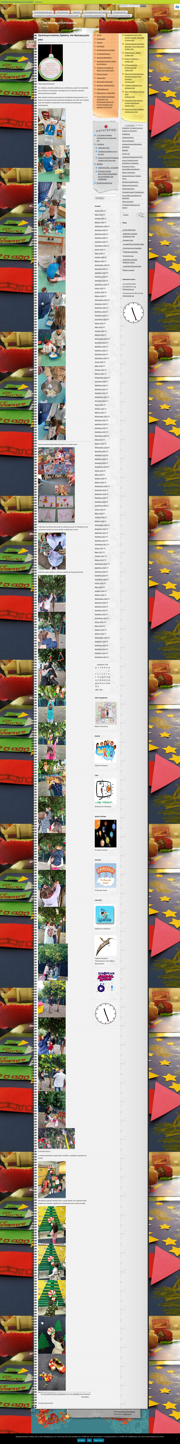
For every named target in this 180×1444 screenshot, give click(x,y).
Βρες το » (143, 6)
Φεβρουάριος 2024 (101, 300)
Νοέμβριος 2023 (100, 312)
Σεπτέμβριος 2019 (101, 467)
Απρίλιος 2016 (99, 591)
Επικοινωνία (62, 12)
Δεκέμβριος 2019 (100, 455)
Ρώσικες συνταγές (128, 270)
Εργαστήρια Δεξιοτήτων (94, 16)
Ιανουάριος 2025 (100, 269)
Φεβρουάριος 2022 (101, 378)
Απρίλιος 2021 (99, 409)
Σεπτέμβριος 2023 (101, 319)
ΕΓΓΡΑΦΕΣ (100, 46)
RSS (68, 1416)
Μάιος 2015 (99, 626)
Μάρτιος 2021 (99, 412)
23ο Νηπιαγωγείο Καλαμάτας (60, 22)
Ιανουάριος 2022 (100, 381)
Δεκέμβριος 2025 (100, 234)
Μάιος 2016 (99, 587)
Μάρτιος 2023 (99, 335)
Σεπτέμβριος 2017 (101, 544)
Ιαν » (101, 689)
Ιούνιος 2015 (99, 622)
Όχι (89, 1440)
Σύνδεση (125, 214)
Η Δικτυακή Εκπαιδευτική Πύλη (132, 157)
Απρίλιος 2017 (99, 556)
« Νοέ (97, 689)
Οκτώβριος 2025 (100, 242)
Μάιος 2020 (99, 440)
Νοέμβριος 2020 (100, 428)
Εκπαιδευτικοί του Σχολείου (97, 12)
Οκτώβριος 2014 (100, 653)
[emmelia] (106, 887)
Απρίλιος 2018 (99, 517)
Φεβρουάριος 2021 (101, 416)
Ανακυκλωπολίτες (128, 137)
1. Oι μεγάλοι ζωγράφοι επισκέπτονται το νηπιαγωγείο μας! (106, 138)
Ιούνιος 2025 (99, 249)
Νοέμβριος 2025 (100, 238)
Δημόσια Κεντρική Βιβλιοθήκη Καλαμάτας (132, 145)
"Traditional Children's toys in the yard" (107, 153)
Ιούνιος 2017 (99, 548)
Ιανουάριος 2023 (100, 343)
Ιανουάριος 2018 (100, 529)
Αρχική (99, 35)
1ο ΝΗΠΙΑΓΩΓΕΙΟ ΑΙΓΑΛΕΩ (132, 266)
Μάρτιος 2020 (99, 444)
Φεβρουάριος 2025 (101, 265)
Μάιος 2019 (99, 475)
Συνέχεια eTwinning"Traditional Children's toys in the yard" (108, 159)
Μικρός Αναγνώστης (128, 172)
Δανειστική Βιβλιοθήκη (104, 58)
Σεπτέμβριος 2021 (101, 397)
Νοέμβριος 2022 (100, 350)
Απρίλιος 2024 (99, 292)
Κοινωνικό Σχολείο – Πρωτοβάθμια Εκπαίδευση (131, 168)
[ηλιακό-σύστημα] (106, 847)
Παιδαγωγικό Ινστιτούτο (130, 185)
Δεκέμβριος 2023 (100, 308)
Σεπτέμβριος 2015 (101, 618)
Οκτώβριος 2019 (100, 463)
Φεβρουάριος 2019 (101, 486)
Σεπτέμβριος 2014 (101, 657)
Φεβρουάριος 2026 (101, 226)
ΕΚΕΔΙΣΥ (125, 150)
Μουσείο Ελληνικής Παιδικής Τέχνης (131, 177)
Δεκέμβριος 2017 (100, 533)
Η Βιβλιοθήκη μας (102, 89)
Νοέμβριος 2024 (100, 277)
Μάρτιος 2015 (99, 634)
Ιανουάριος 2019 (100, 490)
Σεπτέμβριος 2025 (101, 246)
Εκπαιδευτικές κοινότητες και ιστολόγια (17, 2)
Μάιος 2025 (99, 253)
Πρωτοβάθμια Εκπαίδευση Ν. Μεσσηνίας (132, 197)
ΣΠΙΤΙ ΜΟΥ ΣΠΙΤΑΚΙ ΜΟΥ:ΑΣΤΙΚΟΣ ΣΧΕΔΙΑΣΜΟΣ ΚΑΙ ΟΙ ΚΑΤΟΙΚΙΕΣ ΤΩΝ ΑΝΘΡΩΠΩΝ (107, 175)
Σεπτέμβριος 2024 (101, 284)
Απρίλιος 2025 (99, 257)
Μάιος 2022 (99, 366)
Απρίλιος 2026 (99, 218)
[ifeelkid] (106, 762)
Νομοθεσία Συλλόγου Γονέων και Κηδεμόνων (106, 63)
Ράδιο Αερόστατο (127, 202)
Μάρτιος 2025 (99, 261)
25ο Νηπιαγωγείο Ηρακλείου (132, 248)
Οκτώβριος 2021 (100, 393)
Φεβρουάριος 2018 (101, 525)
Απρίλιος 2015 (99, 630)
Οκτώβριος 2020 (100, 432)
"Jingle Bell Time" (104, 148)
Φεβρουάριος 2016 (101, 599)
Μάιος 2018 (99, 513)
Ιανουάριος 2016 (100, 603)
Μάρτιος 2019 (99, 482)
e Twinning (100, 144)
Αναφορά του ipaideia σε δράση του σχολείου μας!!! (56, 16)
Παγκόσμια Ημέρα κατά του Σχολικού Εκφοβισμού (134, 103)
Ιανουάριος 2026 (100, 230)
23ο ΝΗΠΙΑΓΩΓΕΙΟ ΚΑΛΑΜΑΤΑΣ (55, 1394)
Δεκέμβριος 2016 (100, 568)
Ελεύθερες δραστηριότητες (105, 85)
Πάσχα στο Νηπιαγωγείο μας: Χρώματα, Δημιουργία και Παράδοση (134, 78)
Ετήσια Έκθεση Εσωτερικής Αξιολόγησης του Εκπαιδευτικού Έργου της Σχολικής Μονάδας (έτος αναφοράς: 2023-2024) (106, 102)
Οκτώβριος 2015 (100, 614)
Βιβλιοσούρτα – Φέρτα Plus (106, 93)
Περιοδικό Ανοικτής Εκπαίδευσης (133, 192)
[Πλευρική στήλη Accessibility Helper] (177, 7)
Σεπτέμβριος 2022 (101, 358)
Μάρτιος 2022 (99, 374)
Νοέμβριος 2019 (100, 459)
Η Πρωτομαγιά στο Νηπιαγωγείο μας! (131, 67)
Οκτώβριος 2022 (100, 354)
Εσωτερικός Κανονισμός (119, 16)
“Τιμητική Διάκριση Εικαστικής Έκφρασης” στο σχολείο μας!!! (134, 46)
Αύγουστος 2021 (100, 401)
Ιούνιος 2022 (99, 362)
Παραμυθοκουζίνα (128, 189)
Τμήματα (76, 12)
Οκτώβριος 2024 (100, 281)
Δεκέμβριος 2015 (100, 607)
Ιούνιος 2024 (99, 288)
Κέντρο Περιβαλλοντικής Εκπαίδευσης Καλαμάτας (130, 162)
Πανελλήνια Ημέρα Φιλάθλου (134, 111)
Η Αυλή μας (126, 154)
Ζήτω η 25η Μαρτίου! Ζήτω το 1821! (134, 94)
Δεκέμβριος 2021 (100, 385)
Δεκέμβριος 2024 (100, 273)
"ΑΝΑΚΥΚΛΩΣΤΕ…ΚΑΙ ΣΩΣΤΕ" (108, 168)
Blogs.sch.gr (128, 1414)
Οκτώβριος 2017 (100, 541)
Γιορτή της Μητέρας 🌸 (132, 60)
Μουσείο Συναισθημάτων (130, 182)
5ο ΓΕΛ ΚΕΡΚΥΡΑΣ (129, 230)
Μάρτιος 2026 (99, 222)
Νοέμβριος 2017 (100, 537)
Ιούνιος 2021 (99, 405)
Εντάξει (81, 1440)
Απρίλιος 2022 (99, 370)
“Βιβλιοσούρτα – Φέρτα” (133, 54)
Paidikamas (126, 134)
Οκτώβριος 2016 (100, 575)
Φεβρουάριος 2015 (101, 638)
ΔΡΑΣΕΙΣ (76, 1394)
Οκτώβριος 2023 (100, 315)
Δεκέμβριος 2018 (100, 494)
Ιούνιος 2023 (99, 323)
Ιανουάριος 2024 (100, 304)
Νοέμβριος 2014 (100, 649)
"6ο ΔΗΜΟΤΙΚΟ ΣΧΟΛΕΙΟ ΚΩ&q (133, 244)
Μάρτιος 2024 (99, 296)
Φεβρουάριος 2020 (101, 447)
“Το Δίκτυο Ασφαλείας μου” (133, 87)
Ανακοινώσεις (120, 12)
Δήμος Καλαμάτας (128, 141)
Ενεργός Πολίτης (102, 74)
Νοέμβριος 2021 (100, 389)
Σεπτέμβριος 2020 (101, 436)
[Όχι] (177, 1438)
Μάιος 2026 (99, 215)
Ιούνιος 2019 (99, 471)
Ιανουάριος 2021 (100, 420)
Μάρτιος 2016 (99, 595)
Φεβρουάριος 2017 (101, 564)
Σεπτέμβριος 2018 (101, 506)
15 (109, 677)
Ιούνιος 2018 (99, 509)
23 (96, 683)
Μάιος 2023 (99, 327)
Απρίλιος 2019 (99, 478)
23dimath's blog (128, 240)
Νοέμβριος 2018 (100, 498)
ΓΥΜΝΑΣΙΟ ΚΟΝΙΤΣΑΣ (130, 252)
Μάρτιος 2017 (99, 560)
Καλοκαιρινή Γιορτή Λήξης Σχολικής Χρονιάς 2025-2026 (134, 37)
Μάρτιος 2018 (99, 521)
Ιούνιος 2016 (99, 583)
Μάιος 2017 (99, 552)
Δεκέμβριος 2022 (100, 346)
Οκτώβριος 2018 (100, 502)
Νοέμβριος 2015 (100, 610)
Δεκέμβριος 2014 (100, 645)
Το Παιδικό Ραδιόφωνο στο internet (131, 206)
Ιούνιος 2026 (99, 211)
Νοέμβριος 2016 (100, 572)
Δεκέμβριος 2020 (100, 424)
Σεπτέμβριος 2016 (101, 579)
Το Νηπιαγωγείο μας (43, 12)
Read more (98, 1440)
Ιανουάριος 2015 (100, 641)
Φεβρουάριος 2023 (101, 339)
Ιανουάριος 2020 (100, 451)
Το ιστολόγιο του (128, 256)
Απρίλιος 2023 (99, 331)
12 (102, 677)
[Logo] (106, 803)
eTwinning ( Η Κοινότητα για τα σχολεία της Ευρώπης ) (132, 129)
